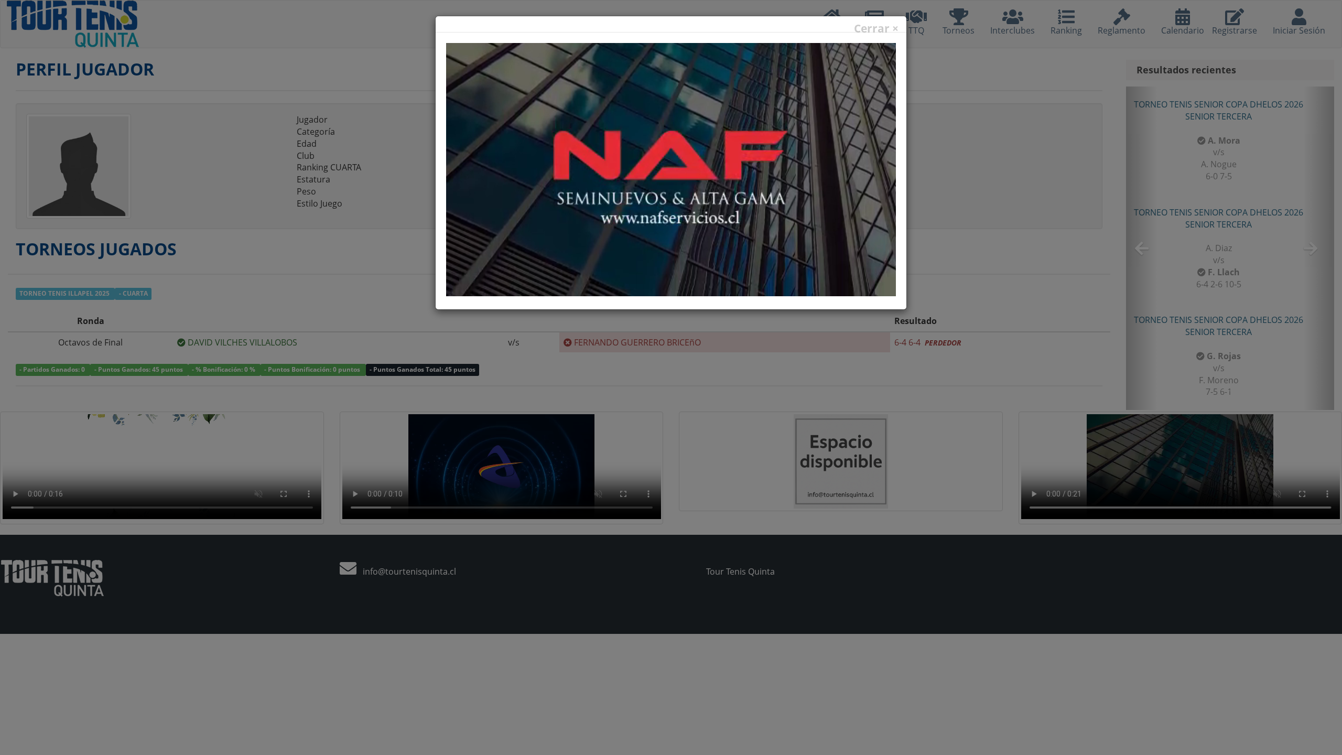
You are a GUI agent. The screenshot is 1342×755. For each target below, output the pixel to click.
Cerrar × (876, 28)
